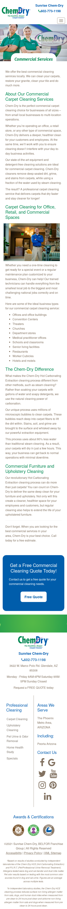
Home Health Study (15, 749)
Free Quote (33, 596)
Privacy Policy (33, 853)
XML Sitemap (52, 853)
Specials (12, 758)
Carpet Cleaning (17, 719)
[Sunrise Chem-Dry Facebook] (42, 762)
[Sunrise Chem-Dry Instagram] (42, 785)
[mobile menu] (61, 21)
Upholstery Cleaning (13, 727)
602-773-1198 (51, 11)
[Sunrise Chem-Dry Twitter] (42, 773)
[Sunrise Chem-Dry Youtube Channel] (53, 773)
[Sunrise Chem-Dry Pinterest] (53, 785)
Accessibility (14, 853)
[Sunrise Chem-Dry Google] (51, 762)
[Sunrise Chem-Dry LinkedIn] (47, 796)
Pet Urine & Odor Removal (17, 738)
